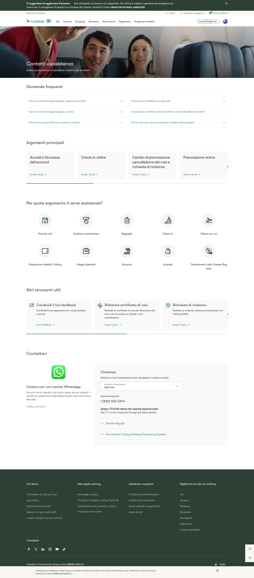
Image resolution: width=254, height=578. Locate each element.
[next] (227, 166)
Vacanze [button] (67, 21)
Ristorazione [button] (108, 21)
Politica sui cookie (61, 573)
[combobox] (139, 387)
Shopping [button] (80, 21)
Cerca (172, 13)
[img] (226, 3)
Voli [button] (58, 21)
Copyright (31, 564)
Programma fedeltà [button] (144, 21)
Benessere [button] (94, 21)
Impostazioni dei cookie (90, 511)
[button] (217, 570)
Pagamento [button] (125, 21)
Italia (222, 564)
